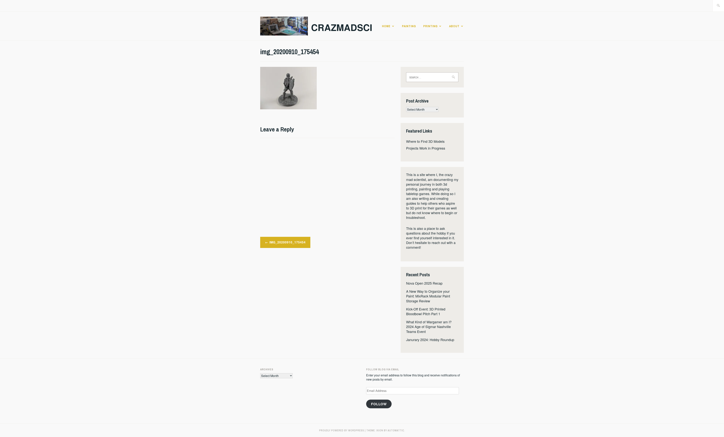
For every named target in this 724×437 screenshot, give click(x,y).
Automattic (396, 430)
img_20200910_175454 (287, 242)
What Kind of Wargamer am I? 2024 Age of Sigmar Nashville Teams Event (429, 326)
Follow (379, 403)
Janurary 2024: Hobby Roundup (430, 339)
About (454, 26)
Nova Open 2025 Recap (424, 283)
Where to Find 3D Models (425, 141)
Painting (409, 26)
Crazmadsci (341, 27)
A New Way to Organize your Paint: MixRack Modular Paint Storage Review (428, 296)
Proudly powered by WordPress (341, 430)
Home (386, 26)
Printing (430, 26)
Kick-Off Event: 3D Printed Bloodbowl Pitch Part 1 (425, 311)
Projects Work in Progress (425, 148)
